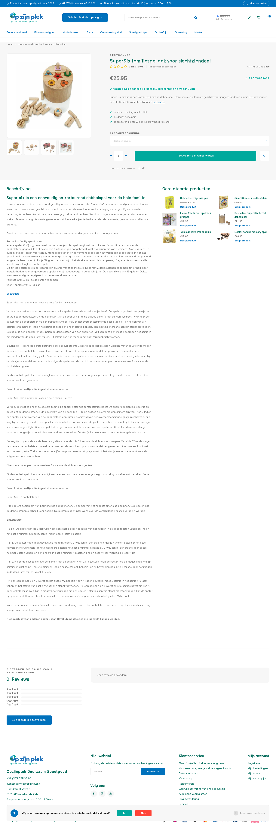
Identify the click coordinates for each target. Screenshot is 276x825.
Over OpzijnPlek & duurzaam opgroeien (202, 763)
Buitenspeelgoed (17, 32)
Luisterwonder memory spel (251, 232)
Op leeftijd (161, 32)
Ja (124, 813)
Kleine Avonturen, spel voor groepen (195, 215)
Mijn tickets (254, 773)
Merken (199, 32)
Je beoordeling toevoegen (162, 66)
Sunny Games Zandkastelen (251, 198)
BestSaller (120, 55)
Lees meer (159, 102)
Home (10, 44)
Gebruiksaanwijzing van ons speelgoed (202, 789)
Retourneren (186, 784)
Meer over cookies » (252, 813)
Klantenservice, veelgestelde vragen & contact (206, 768)
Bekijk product (188, 206)
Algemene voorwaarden (193, 794)
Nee (143, 813)
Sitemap (183, 804)
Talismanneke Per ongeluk (195, 232)
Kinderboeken (71, 32)
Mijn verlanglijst (257, 778)
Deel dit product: (122, 168)
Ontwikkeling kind (111, 32)
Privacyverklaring (189, 799)
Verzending (185, 778)
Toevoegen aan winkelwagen (195, 155)
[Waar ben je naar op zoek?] (195, 17)
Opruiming (181, 32)
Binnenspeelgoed (44, 32)
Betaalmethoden (188, 773)
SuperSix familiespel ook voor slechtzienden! (42, 44)
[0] (267, 17)
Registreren (254, 763)
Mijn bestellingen (258, 768)
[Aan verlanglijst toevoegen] (264, 156)
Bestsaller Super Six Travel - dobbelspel (251, 215)
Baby (90, 32)
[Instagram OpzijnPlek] (102, 793)
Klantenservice (258, 3)
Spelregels (13, 294)
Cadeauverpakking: (125, 133)
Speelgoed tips (138, 32)
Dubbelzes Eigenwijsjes (194, 198)
